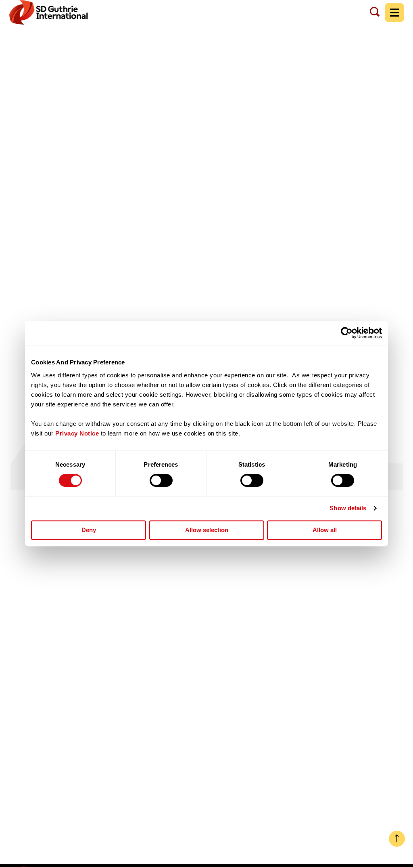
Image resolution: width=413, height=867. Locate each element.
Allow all (325, 529)
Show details (348, 508)
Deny (88, 529)
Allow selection (206, 529)
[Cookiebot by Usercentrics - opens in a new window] (346, 333)
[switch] (161, 480)
